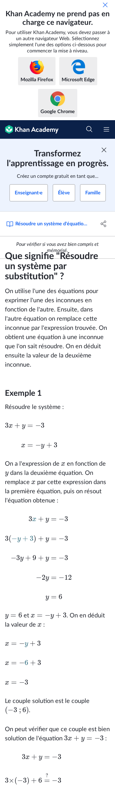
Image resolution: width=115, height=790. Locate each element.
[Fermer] (105, 5)
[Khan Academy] (29, 129)
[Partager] (103, 224)
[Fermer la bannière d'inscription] (104, 150)
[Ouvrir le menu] (106, 129)
